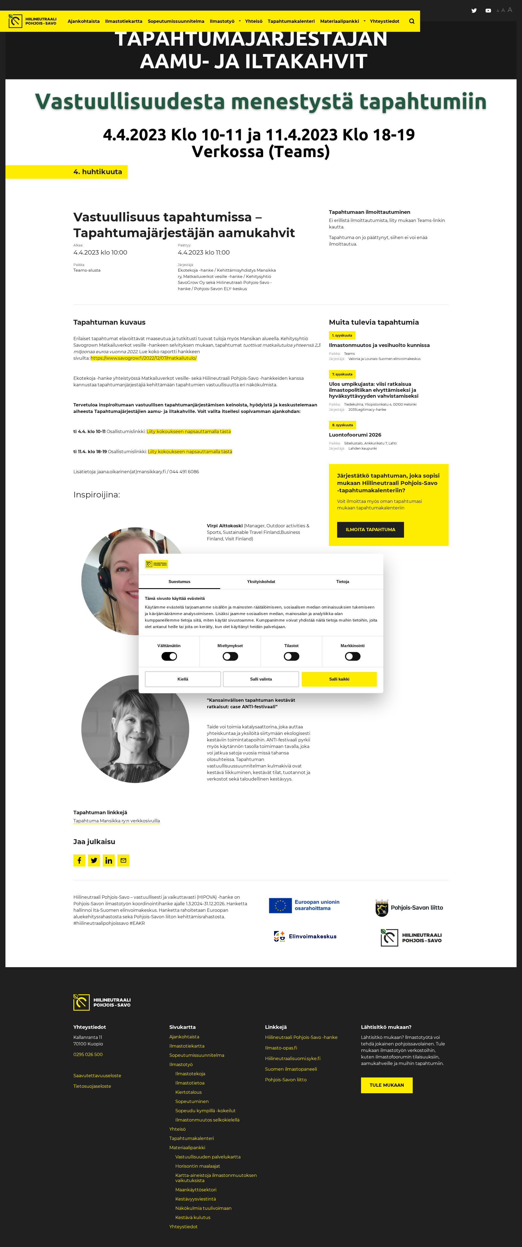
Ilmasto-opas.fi (281, 1048)
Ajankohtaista (84, 21)
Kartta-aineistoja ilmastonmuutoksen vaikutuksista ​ (216, 1178)
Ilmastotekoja (190, 1073)
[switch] (230, 656)
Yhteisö (253, 21)
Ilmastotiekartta (123, 21)
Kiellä (183, 679)
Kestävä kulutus (192, 1217)
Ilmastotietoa (189, 1083)
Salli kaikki (339, 679)
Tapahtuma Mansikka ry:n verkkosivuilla (116, 820)
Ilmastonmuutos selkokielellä (208, 1120)
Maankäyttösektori (195, 1189)
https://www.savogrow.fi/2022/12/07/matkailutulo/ (144, 358)
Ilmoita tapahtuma (370, 529)
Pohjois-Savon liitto (286, 1079)
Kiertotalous (188, 1092)
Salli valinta (261, 679)
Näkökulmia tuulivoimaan (203, 1208)
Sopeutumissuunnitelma (176, 21)
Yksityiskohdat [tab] (261, 581)
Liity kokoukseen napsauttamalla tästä (189, 431)
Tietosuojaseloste (92, 1086)
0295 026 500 (88, 1054)
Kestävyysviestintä (195, 1199)
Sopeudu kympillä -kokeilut (205, 1110)
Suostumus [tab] (179, 581)
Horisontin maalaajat (197, 1166)
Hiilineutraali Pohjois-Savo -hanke (301, 1037)
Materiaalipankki (339, 21)
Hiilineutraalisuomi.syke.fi (293, 1058)
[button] (240, 21)
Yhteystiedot (384, 21)
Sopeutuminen (192, 1101)
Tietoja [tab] (342, 581)
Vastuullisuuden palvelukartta (208, 1157)
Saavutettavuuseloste (97, 1075)
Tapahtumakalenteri (291, 21)
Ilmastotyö (222, 21)
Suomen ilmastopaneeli (291, 1069)
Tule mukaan (387, 1085)
